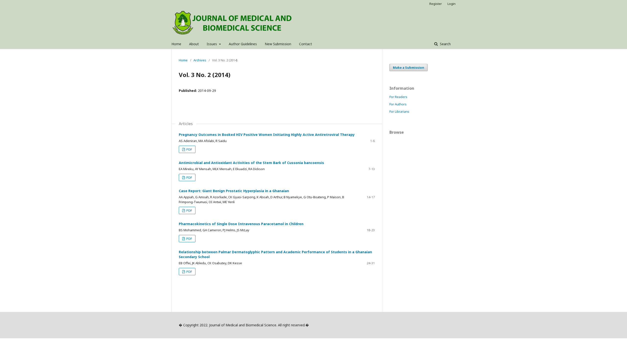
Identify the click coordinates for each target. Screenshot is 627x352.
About (194, 44)
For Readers (398, 97)
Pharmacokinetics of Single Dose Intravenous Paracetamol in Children (241, 223)
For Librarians (399, 111)
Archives (199, 60)
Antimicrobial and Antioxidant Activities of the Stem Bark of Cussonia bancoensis (251, 162)
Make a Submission (408, 67)
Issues (212, 44)
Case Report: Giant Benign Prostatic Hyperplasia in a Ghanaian (234, 190)
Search (445, 44)
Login (451, 3)
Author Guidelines (243, 44)
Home (176, 44)
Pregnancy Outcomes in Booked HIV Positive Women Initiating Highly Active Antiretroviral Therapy (267, 134)
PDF (189, 149)
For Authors (398, 104)
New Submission (278, 44)
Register (435, 3)
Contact (305, 44)
